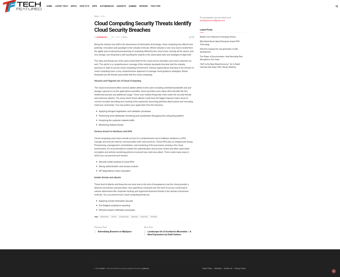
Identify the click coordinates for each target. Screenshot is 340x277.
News (103, 16)
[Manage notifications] (334, 271)
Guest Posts (207, 268)
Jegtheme (145, 268)
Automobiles (107, 6)
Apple (74, 6)
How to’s (84, 6)
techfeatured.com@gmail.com (212, 20)
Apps (94, 6)
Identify (134, 216)
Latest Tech (61, 6)
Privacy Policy (240, 268)
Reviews (143, 6)
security (144, 216)
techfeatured (102, 37)
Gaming (132, 6)
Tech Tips (155, 6)
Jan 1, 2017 (115, 37)
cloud (114, 216)
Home (49, 6)
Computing (123, 216)
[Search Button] (337, 6)
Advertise (218, 268)
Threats (153, 216)
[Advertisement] (223, 92)
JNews (102, 268)
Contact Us (228, 268)
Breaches (105, 216)
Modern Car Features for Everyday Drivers (218, 36)
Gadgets (121, 6)
